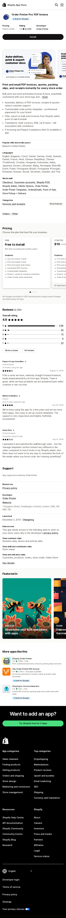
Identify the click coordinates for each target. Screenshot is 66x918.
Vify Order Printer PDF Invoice (25, 669)
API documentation (12, 823)
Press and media (43, 834)
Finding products (11, 764)
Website (6, 502)
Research (7, 845)
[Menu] (62, 4)
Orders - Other (10, 213)
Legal (37, 850)
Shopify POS (43, 182)
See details (8, 563)
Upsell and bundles (44, 775)
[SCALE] (35, 292)
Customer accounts (24, 182)
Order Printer (42, 29)
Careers (38, 823)
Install (33, 37)
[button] (33, 661)
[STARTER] (32, 292)
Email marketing (42, 781)
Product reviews (42, 770)
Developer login (10, 879)
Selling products (11, 770)
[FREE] (30, 292)
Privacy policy (9, 488)
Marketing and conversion (16, 786)
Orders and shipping (13, 775)
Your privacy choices (13, 909)
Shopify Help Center (13, 817)
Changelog (28, 519)
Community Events (12, 834)
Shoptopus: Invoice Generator (25, 686)
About (37, 817)
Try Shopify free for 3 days (33, 723)
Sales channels (10, 759)
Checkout (7, 182)
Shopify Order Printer (22, 658)
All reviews (29, 350)
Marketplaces (41, 764)
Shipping (38, 792)
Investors (39, 828)
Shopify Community (12, 828)
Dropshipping (41, 759)
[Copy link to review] (25, 361)
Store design (9, 781)
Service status (41, 856)
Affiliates (38, 845)
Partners (38, 839)
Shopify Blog (9, 839)
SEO (36, 786)
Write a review (11, 350)
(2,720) (28, 29)
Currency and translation (47, 797)
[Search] (56, 4)
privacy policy (50, 533)
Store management (12, 792)
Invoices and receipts (13, 204)
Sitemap (6, 901)
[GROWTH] (34, 292)
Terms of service (11, 887)
